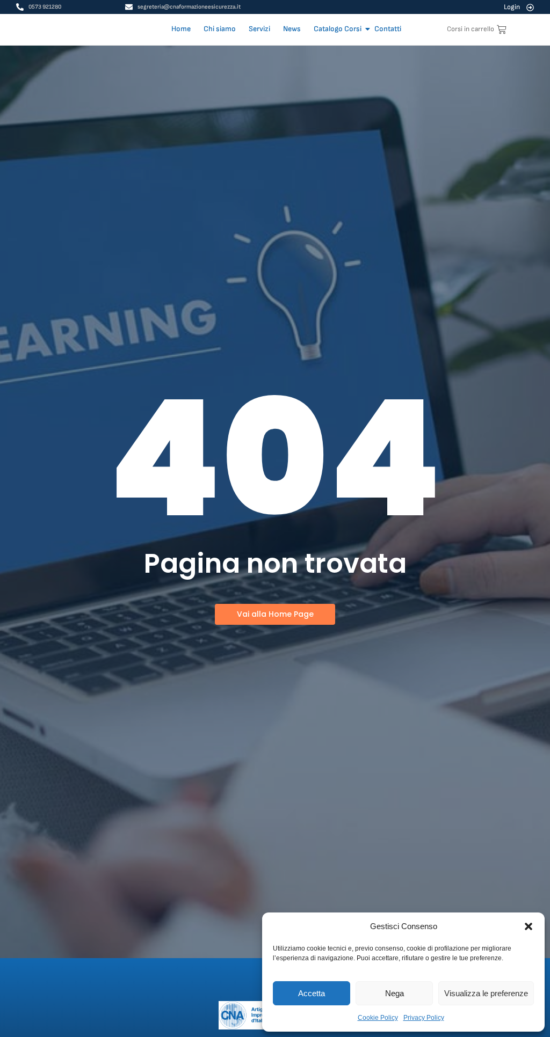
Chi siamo (220, 28)
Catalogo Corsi (337, 28)
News (292, 28)
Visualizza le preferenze (486, 993)
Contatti (387, 28)
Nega (394, 993)
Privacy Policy (423, 1017)
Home (181, 28)
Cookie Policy (378, 1017)
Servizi (259, 28)
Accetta (311, 993)
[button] (528, 926)
